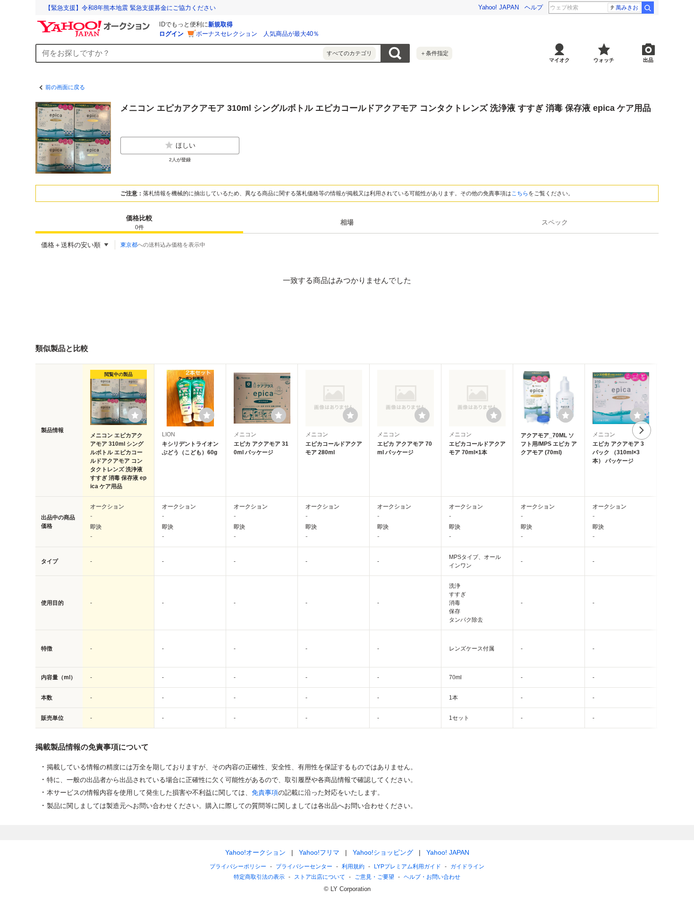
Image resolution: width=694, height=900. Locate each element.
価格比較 (139, 222)
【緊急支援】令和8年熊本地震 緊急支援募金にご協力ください (130, 7)
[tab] (139, 222)
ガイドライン (467, 866)
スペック (555, 222)
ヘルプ (534, 7)
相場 (347, 222)
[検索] (648, 7)
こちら (519, 193)
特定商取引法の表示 (259, 877)
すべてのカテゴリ (349, 53)
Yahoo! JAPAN (498, 7)
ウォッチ (603, 60)
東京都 (128, 245)
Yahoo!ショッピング (383, 852)
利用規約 (353, 866)
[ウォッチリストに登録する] (135, 415)
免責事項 (265, 792)
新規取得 (220, 24)
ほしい (185, 145)
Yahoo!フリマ (319, 852)
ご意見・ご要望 (374, 877)
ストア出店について (319, 877)
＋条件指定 (434, 53)
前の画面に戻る (65, 87)
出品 (648, 60)
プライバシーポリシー (238, 866)
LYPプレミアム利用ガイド (407, 866)
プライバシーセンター (304, 866)
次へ (641, 430)
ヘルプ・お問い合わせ (432, 877)
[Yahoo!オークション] (94, 23)
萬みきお (627, 7)
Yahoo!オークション (255, 852)
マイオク (559, 60)
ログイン (171, 33)
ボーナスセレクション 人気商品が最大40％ (257, 33)
